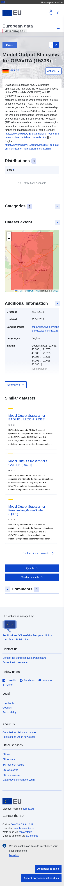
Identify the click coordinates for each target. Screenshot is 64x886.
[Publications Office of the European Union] (30, 625)
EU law (6, 754)
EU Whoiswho (10, 770)
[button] (52, 2)
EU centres (32, 835)
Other (10, 684)
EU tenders (8, 759)
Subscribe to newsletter (15, 662)
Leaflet (20, 290)
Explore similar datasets (38, 553)
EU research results (13, 764)
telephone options (24, 828)
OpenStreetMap (33, 290)
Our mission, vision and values (19, 732)
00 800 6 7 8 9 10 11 (22, 824)
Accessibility (9, 712)
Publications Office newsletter (18, 737)
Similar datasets (30, 577)
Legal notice (9, 703)
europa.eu (28, 808)
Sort (9, 169)
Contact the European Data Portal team (24, 657)
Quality (30, 568)
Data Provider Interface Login (18, 779)
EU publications (11, 775)
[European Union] (30, 801)
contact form (25, 832)
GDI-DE (14, 70)
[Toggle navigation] (58, 29)
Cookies (7, 707)
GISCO (55, 290)
